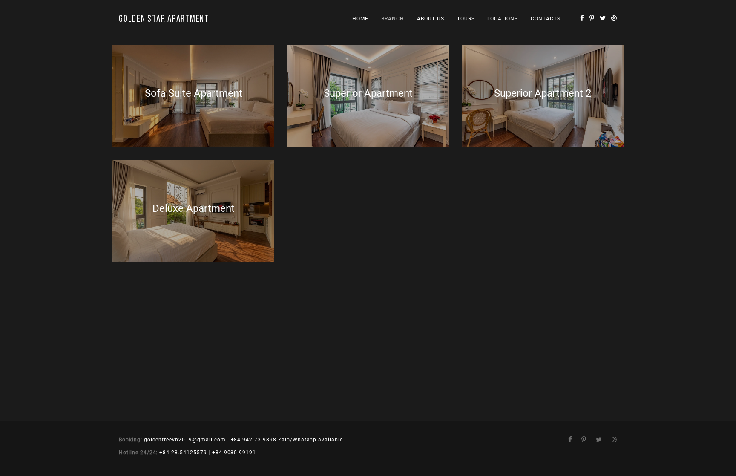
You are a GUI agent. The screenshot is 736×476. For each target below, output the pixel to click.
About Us (430, 19)
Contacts (546, 19)
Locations (502, 19)
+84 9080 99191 (234, 453)
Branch (392, 19)
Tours (466, 19)
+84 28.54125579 (183, 453)
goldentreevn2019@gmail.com (185, 440)
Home (360, 19)
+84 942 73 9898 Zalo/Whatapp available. (288, 440)
